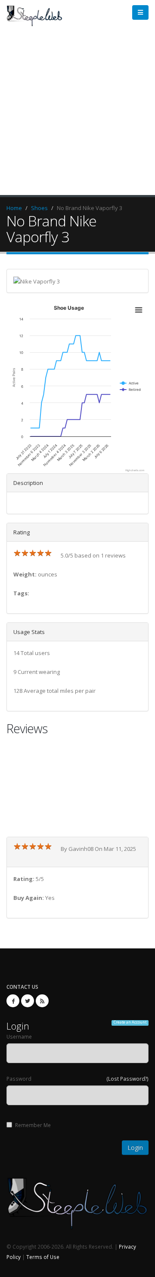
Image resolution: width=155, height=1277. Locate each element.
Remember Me (33, 1125)
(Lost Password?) (128, 1078)
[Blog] (42, 1000)
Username (19, 1036)
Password (18, 1078)
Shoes (39, 208)
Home (14, 208)
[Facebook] (12, 1000)
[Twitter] (27, 1000)
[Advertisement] (77, 113)
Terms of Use (42, 1256)
